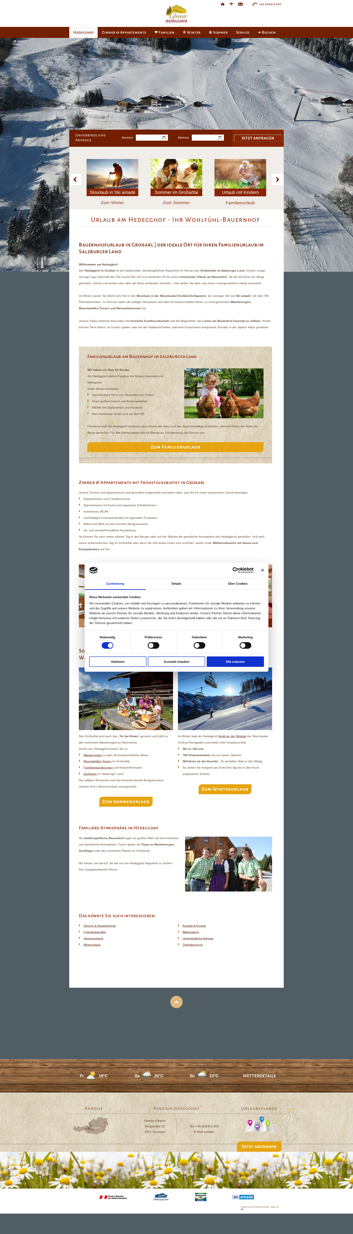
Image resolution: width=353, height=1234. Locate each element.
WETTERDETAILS (259, 1076)
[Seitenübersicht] (231, 4)
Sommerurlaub (93, 938)
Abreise (183, 137)
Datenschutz (262, 1206)
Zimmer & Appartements (100, 925)
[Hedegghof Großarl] (223, 4)
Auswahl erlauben (176, 661)
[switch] (153, 645)
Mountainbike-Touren (98, 761)
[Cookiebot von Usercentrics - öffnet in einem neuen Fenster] (236, 570)
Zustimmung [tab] (115, 583)
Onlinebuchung (193, 944)
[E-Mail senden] (240, 4)
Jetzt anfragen (259, 1146)
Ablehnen (118, 661)
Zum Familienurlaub (175, 447)
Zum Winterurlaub (225, 789)
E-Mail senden (204, 1131)
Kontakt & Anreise (194, 925)
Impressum (247, 1206)
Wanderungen (93, 755)
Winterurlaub (92, 944)
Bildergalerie (191, 932)
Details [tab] (177, 583)
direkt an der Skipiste (232, 736)
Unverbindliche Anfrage (198, 938)
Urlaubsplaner (259, 1108)
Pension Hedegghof (176, 1108)
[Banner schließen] (262, 570)
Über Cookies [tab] (238, 583)
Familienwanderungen (98, 767)
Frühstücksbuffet (95, 932)
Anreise (127, 137)
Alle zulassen (235, 661)
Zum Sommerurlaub (126, 801)
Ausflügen (90, 774)
